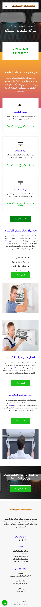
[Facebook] (25, 540)
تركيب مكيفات (13, 405)
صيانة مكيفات (13, 368)
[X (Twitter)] (22, 540)
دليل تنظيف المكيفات (21, 554)
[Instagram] (19, 540)
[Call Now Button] (4, 603)
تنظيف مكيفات (8, 241)
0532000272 (20, 591)
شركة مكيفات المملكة (20, 604)
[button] (21, 126)
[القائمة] (6, 6)
